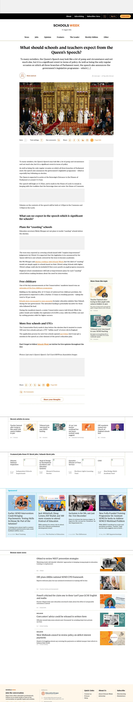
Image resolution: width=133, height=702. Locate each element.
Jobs (36, 37)
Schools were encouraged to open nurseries (36, 301)
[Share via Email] (87, 140)
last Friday (64, 334)
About (68, 16)
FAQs (86, 698)
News (27, 37)
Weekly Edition (91, 37)
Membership (121, 694)
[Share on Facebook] (74, 140)
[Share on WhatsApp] (69, 140)
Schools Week (43, 344)
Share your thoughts (52, 399)
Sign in (113, 16)
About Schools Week (106, 694)
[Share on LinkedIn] (83, 140)
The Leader (74, 37)
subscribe (125, 16)
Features (60, 37)
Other (106, 37)
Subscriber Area (93, 16)
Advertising (79, 16)
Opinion (47, 37)
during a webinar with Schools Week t (49, 262)
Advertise (102, 696)
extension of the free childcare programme (35, 288)
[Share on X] (78, 140)
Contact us (87, 694)
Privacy (86, 696)
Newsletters (121, 696)
